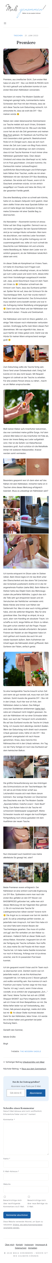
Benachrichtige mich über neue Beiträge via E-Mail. (37, 1203)
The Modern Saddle (30, 1051)
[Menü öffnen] (5, 23)
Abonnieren (36, 1093)
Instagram (29, 1244)
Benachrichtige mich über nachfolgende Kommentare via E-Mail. (14, 1203)
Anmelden (32, 1248)
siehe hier (40, 708)
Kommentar (9, 1119)
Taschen (18, 35)
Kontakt (19, 1244)
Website (7, 1184)
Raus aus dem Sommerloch (34, 1068)
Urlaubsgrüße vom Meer (34, 1062)
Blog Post (7, 135)
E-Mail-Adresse (11, 1171)
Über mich (9, 1244)
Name (6, 1159)
